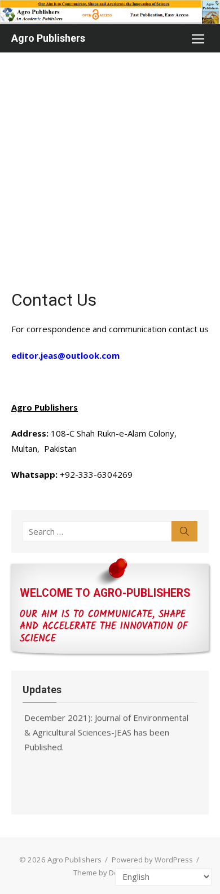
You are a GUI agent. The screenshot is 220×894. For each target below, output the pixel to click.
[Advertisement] (110, 168)
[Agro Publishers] (110, 12)
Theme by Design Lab (110, 872)
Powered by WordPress (152, 860)
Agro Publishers (48, 38)
